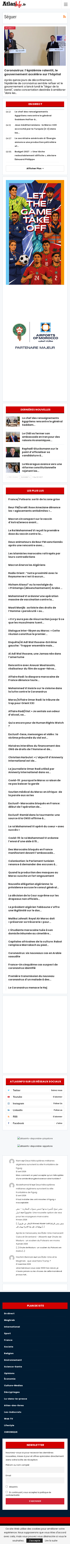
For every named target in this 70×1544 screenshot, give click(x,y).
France (8, 1340)
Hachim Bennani (24, 1257)
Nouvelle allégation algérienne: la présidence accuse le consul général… (33, 885)
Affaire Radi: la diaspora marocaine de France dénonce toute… (33, 678)
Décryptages (12, 1392)
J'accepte (34, 1540)
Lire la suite (51, 1540)
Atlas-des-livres (14, 1405)
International (12, 1326)
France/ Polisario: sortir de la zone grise (34, 499)
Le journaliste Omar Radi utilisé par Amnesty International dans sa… (31, 770)
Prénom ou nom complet (17, 1465)
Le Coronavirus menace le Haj (27, 987)
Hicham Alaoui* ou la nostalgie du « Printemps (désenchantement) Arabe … (35, 586)
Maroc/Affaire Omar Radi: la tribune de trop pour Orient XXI (33, 701)
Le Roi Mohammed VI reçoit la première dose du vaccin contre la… (33, 532)
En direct (9, 28)
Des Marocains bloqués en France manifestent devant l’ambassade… (31, 851)
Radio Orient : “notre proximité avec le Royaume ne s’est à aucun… (33, 574)
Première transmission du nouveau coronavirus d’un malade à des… (31, 977)
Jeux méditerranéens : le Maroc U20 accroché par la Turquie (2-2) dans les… (36, 128)
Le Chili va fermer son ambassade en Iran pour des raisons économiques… (41, 437)
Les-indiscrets (12, 1412)
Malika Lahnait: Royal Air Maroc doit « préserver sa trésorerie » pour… (31, 920)
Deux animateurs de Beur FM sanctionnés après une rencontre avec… (35, 543)
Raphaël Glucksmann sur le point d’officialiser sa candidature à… (40, 452)
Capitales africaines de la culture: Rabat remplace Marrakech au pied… (35, 943)
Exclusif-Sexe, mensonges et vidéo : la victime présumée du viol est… (33, 736)
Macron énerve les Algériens (26, 565)
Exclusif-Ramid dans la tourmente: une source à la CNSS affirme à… (34, 816)
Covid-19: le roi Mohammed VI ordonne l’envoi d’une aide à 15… (33, 839)
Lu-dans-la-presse (15, 1398)
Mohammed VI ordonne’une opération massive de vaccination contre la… (33, 597)
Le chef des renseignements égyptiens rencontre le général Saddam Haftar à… (33, 115)
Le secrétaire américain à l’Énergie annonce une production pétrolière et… (35, 142)
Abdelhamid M (23, 1184)
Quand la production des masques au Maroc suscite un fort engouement (33, 874)
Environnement (13, 1360)
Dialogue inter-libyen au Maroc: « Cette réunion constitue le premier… (34, 632)
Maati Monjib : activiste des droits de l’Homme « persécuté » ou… (32, 609)
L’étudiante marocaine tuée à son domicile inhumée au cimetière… (30, 931)
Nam (18, 1160)
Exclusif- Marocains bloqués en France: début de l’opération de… (34, 805)
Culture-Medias (13, 1385)
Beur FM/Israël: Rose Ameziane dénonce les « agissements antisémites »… (34, 509)
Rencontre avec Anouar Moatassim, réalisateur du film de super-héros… (32, 666)
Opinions (9, 1373)
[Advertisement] (35, 1034)
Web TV (8, 1418)
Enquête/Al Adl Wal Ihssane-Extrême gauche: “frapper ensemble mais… (32, 643)
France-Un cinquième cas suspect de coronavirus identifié (33, 966)
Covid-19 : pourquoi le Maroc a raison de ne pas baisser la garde (34, 782)
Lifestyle (9, 1425)
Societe (8, 1346)
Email (8, 1475)
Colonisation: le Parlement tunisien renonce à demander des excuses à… (32, 862)
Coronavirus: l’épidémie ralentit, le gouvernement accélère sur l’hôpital (32, 72)
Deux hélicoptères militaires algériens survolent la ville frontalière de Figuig (37, 1164)
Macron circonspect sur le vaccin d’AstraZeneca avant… (30, 520)
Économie (9, 1378)
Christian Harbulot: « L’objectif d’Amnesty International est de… (35, 759)
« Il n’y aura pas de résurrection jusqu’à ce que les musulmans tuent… (36, 620)
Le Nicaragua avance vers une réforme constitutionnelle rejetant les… (42, 467)
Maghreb (9, 1320)
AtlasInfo (13, 1487)
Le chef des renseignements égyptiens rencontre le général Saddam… (42, 421)
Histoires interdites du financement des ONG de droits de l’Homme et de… (34, 747)
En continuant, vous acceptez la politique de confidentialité (28, 1493)
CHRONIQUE (10, 1432)
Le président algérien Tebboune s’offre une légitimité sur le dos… (34, 908)
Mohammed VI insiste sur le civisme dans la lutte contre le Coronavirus (35, 690)
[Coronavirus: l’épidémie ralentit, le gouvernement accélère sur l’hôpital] (35, 46)
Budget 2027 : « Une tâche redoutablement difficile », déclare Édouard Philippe (35, 155)
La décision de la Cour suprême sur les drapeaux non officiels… (33, 897)
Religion (9, 1353)
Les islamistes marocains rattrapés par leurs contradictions (34, 555)
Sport (7, 1333)
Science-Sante (13, 1366)
